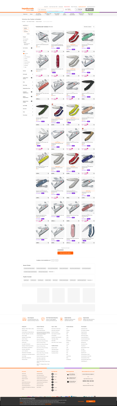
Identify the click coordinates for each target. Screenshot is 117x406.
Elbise (57, 338)
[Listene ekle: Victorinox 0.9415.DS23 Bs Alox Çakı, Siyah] (94, 80)
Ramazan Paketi (24, 359)
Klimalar (26, 330)
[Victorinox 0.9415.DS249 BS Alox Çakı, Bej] (88, 135)
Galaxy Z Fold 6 (44, 361)
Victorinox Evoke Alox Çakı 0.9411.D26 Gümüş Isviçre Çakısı (72, 191)
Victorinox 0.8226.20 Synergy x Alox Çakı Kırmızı (57, 69)
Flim (25, 340)
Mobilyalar (23, 345)
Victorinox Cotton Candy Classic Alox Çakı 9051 (73, 239)
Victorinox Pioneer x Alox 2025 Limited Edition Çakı (42, 94)
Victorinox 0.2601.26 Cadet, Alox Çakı (57, 215)
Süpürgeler (23, 337)
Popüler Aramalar (84, 332)
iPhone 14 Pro (39, 344)
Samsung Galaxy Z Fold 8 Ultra (86, 356)
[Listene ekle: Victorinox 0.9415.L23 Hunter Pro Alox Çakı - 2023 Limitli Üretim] (78, 104)
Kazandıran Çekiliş (84, 344)
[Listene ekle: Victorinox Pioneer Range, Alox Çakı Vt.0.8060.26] (63, 129)
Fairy (67, 352)
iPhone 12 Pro (43, 351)
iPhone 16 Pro (39, 340)
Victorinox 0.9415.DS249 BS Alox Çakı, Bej (87, 143)
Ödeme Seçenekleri (40, 383)
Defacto (67, 342)
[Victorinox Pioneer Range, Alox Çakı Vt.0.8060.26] (57, 135)
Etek (55, 342)
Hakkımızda (24, 373)
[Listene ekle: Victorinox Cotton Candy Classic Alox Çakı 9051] (78, 225)
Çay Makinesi (30, 347)
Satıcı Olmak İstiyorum (40, 375)
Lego (67, 347)
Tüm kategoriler (25, 39)
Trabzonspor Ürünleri (55, 349)
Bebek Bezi (29, 357)
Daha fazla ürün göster (65, 253)
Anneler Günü (24, 342)
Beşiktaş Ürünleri (54, 347)
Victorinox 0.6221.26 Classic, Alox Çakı (72, 94)
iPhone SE (38, 349)
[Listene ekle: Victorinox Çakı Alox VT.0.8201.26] (48, 225)
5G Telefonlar (83, 350)
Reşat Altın (27, 333)
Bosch (67, 338)
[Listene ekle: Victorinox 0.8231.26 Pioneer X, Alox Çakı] (63, 80)
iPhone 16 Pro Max (45, 340)
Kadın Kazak (58, 328)
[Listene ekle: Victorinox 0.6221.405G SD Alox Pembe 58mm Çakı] (94, 202)
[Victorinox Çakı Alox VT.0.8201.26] (42, 231)
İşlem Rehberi (39, 387)
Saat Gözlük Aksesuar (31, 354)
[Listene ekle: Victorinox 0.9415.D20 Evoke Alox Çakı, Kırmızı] (78, 31)
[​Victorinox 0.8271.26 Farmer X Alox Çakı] (42, 61)
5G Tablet (82, 349)
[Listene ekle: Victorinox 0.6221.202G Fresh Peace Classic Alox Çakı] (94, 104)
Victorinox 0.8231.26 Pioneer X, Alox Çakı (57, 94)
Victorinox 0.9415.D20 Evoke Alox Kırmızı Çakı (72, 168)
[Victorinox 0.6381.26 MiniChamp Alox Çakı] (42, 37)
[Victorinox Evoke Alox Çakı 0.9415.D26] (73, 61)
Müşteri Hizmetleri (74, 6)
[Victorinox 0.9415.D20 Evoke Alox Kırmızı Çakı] (73, 159)
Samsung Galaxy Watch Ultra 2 (86, 359)
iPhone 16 (38, 339)
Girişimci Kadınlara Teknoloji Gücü (42, 380)
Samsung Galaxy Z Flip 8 (85, 357)
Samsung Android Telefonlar (41, 332)
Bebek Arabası (24, 357)
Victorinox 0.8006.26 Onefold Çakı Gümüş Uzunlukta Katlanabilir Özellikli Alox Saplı (57, 45)
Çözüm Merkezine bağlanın (88, 374)
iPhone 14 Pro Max (45, 344)
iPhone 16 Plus (43, 339)
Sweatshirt (53, 337)
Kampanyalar (61, 6)
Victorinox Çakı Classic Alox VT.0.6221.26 (86, 193)
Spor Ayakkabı (54, 335)
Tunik (57, 342)
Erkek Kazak (54, 328)
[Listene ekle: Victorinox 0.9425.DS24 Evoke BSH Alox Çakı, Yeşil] (48, 104)
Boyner (67, 349)
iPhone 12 (38, 351)
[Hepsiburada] (28, 9)
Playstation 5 (83, 345)
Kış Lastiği (23, 344)
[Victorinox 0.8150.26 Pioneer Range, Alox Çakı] (88, 61)
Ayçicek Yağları (24, 335)
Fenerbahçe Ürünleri (55, 352)
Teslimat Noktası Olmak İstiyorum (42, 382)
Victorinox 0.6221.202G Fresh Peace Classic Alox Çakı (88, 118)
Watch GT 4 (39, 364)
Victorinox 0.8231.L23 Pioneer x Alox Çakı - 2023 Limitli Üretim (42, 167)
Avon (67, 328)
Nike (67, 333)
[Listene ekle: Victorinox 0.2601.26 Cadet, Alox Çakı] (63, 202)
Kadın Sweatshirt (58, 337)
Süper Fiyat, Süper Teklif (53, 6)
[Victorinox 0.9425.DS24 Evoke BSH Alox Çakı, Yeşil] (42, 110)
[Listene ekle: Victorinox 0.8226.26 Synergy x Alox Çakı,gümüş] (48, 129)
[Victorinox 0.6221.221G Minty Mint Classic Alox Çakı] (88, 37)
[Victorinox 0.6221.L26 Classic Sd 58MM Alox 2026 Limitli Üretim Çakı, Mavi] (42, 183)
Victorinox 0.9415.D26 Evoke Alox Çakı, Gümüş (57, 168)
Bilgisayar (23, 328)
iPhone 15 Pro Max (45, 347)
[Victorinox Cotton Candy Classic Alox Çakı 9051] (73, 231)
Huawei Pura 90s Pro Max (85, 338)
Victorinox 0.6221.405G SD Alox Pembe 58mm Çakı (87, 216)
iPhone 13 (38, 354)
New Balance (68, 340)
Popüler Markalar (84, 333)
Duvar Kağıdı (24, 356)
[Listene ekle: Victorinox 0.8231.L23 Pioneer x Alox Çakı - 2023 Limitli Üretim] (48, 153)
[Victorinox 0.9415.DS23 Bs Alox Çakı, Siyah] (88, 86)
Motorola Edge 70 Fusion (85, 347)
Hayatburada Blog (40, 373)
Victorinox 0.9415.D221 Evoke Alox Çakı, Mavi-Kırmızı (57, 120)
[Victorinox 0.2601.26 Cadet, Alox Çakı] (57, 208)
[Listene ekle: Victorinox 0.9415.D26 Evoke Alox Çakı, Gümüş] (63, 153)
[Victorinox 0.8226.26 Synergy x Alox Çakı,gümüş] (42, 135)
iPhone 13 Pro (43, 354)
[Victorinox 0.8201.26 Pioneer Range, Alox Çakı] (73, 135)
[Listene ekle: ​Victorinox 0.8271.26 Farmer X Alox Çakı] (48, 55)
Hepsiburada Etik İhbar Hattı (88, 385)
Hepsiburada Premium (82, 6)
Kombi (23, 330)
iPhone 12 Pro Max (45, 352)
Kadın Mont (58, 330)
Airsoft (23, 338)
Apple (67, 335)
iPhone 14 (38, 342)
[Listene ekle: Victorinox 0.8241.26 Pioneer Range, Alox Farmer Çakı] (63, 177)
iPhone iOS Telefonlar (40, 337)
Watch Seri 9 (43, 359)
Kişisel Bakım (28, 349)
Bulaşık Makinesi (31, 332)
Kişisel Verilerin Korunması (26, 382)
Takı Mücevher (24, 354)
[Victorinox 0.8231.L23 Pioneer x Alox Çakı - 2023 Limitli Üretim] (42, 159)
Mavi (67, 354)
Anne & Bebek (29, 352)
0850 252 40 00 (88, 381)
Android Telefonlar (40, 335)
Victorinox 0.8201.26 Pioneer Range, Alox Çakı (73, 143)
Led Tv (23, 350)
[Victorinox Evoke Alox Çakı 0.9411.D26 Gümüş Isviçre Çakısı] (73, 183)
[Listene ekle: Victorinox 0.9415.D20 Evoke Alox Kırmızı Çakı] (78, 153)
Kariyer (23, 380)
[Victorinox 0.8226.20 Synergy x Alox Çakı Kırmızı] (57, 61)
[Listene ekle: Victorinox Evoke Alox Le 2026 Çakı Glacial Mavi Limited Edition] (94, 225)
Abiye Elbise (53, 340)
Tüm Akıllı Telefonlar (40, 328)
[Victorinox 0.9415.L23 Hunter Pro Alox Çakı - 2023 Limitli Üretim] (73, 110)
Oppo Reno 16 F (83, 352)
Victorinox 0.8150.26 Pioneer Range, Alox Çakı (88, 69)
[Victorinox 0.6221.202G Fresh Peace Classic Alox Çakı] (88, 110)
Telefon (29, 328)
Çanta (53, 342)
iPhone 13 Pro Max (40, 356)
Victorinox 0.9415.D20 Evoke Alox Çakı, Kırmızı (72, 46)
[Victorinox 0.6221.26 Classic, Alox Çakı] (73, 86)
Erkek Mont (53, 330)
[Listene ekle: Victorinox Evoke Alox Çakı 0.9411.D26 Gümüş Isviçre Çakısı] (78, 177)
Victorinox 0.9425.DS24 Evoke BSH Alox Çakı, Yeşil (42, 118)
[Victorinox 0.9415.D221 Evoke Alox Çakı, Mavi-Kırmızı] (57, 110)
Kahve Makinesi (24, 347)
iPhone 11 (42, 349)
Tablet (27, 328)
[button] (42, 51)
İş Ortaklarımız (24, 375)
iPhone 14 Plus (43, 342)
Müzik (27, 340)
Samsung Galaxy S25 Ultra (45, 333)
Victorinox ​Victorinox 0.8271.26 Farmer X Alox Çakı (41, 69)
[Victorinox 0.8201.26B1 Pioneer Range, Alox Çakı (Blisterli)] (42, 208)
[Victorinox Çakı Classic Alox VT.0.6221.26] (88, 183)
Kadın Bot (56, 332)
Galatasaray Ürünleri (55, 351)
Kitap (23, 340)
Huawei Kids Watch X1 (84, 337)
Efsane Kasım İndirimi (84, 335)
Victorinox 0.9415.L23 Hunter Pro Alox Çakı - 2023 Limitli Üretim (73, 120)
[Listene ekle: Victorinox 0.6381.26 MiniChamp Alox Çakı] (48, 31)
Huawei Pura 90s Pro (84, 340)
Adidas (67, 332)
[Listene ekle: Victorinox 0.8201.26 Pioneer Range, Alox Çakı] (78, 129)
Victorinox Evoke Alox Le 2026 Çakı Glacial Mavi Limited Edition (88, 239)
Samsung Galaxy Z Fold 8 (85, 354)
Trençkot (60, 342)
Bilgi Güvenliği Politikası (26, 383)
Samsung (67, 330)
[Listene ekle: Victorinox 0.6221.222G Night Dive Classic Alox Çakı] (94, 153)
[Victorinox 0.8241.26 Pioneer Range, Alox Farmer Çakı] (57, 183)
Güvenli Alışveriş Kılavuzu (26, 385)
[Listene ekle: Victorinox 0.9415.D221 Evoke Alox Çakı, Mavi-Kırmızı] (63, 104)
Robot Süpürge (28, 337)
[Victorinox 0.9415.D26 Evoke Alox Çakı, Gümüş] (57, 159)
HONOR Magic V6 (84, 361)
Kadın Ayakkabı (54, 333)
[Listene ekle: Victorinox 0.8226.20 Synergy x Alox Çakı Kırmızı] (63, 55)
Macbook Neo (83, 342)
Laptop (32, 328)
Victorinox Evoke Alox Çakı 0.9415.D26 (71, 71)
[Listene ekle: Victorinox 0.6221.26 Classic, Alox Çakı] (78, 80)
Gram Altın (23, 333)
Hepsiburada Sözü (84, 328)
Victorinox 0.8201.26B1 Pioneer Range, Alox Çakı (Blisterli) (41, 216)
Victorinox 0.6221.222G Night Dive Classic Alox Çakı (87, 167)
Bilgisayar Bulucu (44, 364)
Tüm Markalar (68, 359)
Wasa (67, 357)
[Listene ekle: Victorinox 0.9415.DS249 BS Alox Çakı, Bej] (94, 129)
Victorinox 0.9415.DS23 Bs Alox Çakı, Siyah (88, 94)
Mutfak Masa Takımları (29, 345)
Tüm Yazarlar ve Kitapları (85, 330)
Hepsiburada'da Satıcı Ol (91, 6)
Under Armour (68, 356)
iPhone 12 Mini (39, 352)
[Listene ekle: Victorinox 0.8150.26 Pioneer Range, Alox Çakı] (94, 55)
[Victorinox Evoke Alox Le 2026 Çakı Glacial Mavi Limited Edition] (88, 231)
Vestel (67, 337)
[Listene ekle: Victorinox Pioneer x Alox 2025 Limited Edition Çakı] (48, 80)
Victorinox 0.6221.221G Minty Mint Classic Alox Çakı (87, 45)
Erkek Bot (53, 332)
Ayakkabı (58, 333)
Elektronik (26, 350)
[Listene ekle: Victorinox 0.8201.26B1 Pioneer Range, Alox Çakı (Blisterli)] (48, 202)
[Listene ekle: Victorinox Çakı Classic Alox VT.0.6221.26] (94, 177)
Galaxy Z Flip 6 (39, 361)
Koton (67, 350)
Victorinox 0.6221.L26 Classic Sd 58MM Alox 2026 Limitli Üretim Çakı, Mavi (42, 191)
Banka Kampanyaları (40, 385)
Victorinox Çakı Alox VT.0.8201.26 (41, 238)
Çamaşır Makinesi (25, 332)
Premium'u (28, 10)
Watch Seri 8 (39, 359)
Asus (67, 345)
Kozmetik (23, 349)
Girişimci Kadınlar (67, 6)
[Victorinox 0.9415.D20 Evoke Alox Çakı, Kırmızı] (73, 37)
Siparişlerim (46, 6)
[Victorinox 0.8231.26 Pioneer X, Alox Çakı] (57, 86)
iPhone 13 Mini (45, 356)
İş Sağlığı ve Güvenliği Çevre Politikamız (28, 387)
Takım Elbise (54, 338)
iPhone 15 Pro (39, 347)
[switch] (32, 48)
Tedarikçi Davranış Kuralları (41, 378)
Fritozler (26, 338)
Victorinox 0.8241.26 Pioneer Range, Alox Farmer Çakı (57, 191)
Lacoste (67, 344)
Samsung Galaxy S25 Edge (41, 334)
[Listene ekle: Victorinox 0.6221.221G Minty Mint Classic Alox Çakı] (94, 31)
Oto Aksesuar (28, 344)
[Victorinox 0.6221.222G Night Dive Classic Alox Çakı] (88, 159)
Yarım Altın (31, 333)
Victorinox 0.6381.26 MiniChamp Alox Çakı (42, 45)
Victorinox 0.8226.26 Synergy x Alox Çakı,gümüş (42, 143)
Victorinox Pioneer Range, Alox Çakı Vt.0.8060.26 (57, 144)
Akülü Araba (24, 352)
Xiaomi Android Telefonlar (41, 330)
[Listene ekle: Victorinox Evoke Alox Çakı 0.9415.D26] (78, 55)
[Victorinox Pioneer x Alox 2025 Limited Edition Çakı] (42, 86)
